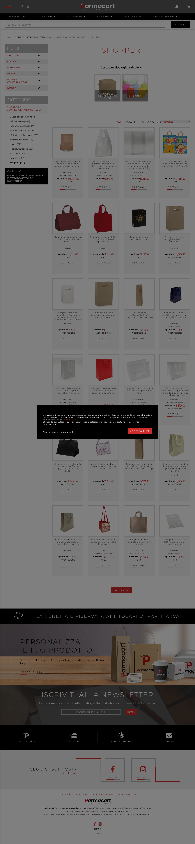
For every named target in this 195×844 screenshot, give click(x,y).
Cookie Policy (70, 419)
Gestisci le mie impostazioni (58, 432)
